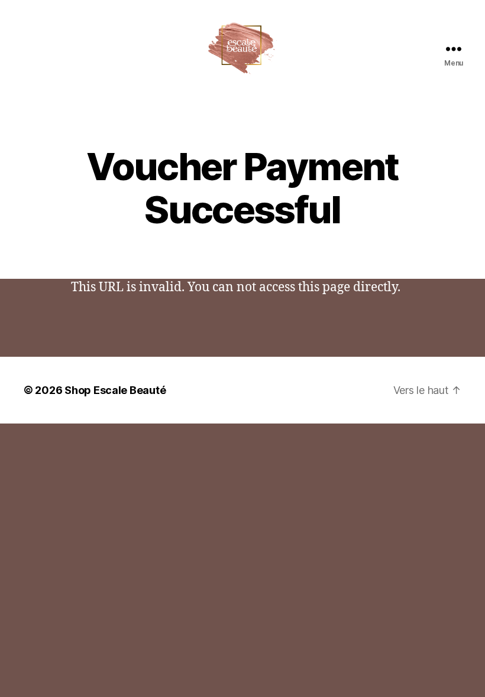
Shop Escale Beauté (115, 390)
